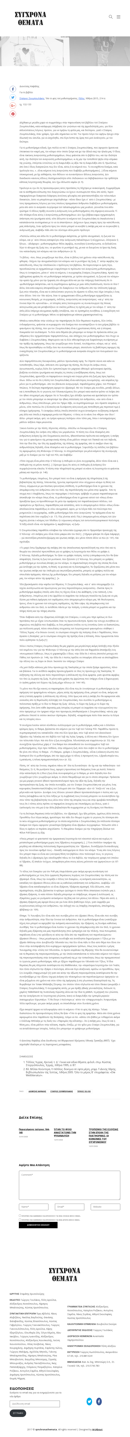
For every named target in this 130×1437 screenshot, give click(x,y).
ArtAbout (97, 1429)
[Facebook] (13, 89)
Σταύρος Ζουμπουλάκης (61, 1091)
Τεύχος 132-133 (84, 1091)
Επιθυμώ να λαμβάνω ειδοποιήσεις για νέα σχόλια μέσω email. (51, 1216)
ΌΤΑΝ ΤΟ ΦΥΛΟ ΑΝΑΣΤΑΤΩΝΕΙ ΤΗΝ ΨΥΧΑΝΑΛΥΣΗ (65, 1132)
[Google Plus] (13, 105)
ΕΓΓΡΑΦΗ (18, 1413)
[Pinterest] (13, 114)
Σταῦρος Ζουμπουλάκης (32, 98)
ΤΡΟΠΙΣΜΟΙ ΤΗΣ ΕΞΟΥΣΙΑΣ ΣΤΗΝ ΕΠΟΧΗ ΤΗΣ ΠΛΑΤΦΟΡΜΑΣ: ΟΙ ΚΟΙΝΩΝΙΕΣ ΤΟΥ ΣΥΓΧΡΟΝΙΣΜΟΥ (103, 1135)
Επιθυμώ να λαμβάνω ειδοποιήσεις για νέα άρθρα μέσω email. (51, 1220)
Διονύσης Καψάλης (37, 1091)
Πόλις (81, 98)
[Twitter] (13, 97)
